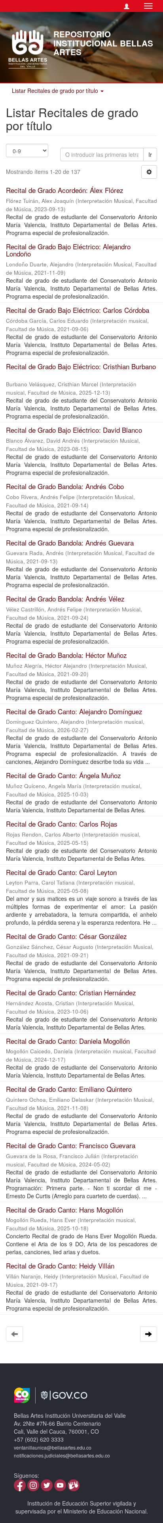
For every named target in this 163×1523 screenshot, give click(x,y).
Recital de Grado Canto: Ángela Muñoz (63, 775)
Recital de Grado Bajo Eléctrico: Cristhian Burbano (81, 366)
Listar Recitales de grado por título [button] (56, 90)
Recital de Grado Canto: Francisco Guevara (70, 1145)
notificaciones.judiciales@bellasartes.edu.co (62, 1455)
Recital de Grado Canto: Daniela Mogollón (68, 1041)
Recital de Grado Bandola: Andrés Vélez (65, 598)
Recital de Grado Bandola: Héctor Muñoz (66, 655)
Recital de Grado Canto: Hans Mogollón (64, 1210)
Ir (150, 154)
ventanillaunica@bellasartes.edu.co (52, 1447)
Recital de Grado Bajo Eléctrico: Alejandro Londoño (68, 250)
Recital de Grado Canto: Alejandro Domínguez (74, 711)
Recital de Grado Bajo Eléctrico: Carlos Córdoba (77, 310)
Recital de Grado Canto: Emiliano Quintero (69, 1089)
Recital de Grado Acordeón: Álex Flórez (64, 190)
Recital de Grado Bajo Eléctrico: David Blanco (74, 430)
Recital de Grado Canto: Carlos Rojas (62, 824)
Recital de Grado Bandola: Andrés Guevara (70, 543)
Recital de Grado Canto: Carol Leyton (61, 872)
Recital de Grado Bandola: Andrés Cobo (65, 486)
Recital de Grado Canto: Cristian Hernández (71, 992)
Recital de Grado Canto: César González (66, 936)
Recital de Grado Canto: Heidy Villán (60, 1265)
